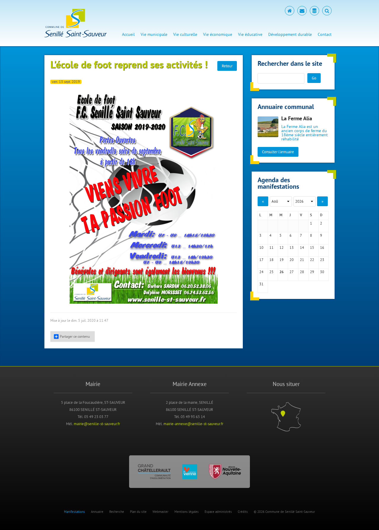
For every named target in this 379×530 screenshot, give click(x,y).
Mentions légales (186, 512)
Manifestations (74, 512)
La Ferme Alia (296, 119)
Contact (325, 34)
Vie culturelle (185, 34)
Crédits (243, 512)
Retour (227, 65)
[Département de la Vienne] (189, 471)
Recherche (116, 512)
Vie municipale (154, 34)
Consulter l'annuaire (278, 151)
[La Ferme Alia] (268, 126)
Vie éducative (250, 34)
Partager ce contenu (75, 336)
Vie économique (217, 34)
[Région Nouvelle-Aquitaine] (225, 471)
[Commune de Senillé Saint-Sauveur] (75, 23)
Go (314, 78)
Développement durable (290, 34)
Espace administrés (218, 512)
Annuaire (97, 512)
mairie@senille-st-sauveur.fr (97, 423)
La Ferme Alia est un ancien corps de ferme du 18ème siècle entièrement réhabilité (304, 132)
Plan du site (138, 512)
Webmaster (160, 512)
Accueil (128, 34)
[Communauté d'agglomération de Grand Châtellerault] (154, 471)
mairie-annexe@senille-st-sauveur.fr (193, 423)
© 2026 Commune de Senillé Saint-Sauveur (284, 512)
